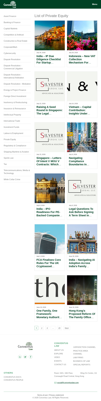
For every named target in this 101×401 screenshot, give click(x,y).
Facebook (31, 357)
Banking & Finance (12, 22)
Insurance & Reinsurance (15, 109)
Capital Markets (10, 29)
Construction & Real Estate (15, 41)
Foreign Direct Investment (15, 96)
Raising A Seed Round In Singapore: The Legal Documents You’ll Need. (49, 113)
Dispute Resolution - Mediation (17, 84)
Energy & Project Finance (15, 90)
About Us (59, 350)
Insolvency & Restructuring (15, 102)
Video (57, 357)
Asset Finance (10, 16)
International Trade (12, 121)
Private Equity (10, 139)
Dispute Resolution (12, 59)
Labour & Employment (13, 133)
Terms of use (42, 395)
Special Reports (81, 365)
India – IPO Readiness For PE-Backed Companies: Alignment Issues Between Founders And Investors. (49, 217)
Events (58, 361)
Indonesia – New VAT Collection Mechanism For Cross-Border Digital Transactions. (82, 63)
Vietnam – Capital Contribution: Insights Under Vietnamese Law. (80, 111)
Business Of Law (81, 361)
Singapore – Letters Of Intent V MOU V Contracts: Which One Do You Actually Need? (49, 164)
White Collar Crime (12, 179)
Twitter (25, 357)
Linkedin (20, 357)
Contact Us (60, 364)
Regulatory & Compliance (15, 146)
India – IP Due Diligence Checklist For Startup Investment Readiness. (48, 63)
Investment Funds (11, 127)
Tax (5, 164)
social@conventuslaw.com (68, 382)
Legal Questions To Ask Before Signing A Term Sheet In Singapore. (81, 213)
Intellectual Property (12, 115)
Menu (94, 4)
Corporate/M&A (10, 47)
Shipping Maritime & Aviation (16, 152)
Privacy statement (56, 395)
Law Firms (78, 357)
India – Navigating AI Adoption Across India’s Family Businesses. (82, 264)
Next (67, 328)
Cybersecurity (10, 53)
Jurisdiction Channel (84, 347)
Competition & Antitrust (14, 35)
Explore (58, 354)
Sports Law (9, 158)
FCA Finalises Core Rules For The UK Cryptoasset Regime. (48, 264)
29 (59, 328)
